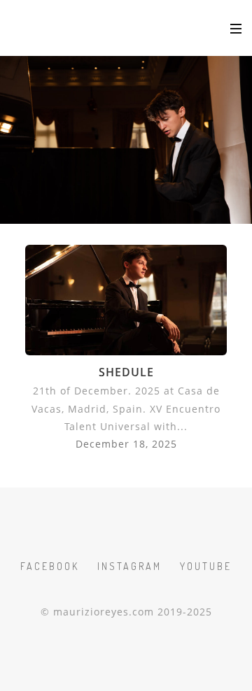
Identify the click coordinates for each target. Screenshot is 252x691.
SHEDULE (126, 372)
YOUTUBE (206, 566)
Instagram (129, 566)
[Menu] (236, 28)
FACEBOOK (49, 566)
